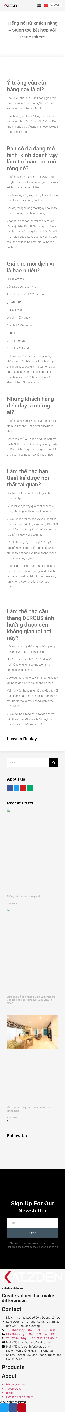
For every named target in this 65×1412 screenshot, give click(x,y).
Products (13, 1367)
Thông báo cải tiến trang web (23, 896)
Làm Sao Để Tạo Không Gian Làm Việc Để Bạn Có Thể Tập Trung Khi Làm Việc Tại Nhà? (31, 1000)
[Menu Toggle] (39, 5)
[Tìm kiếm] (53, 762)
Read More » (12, 903)
